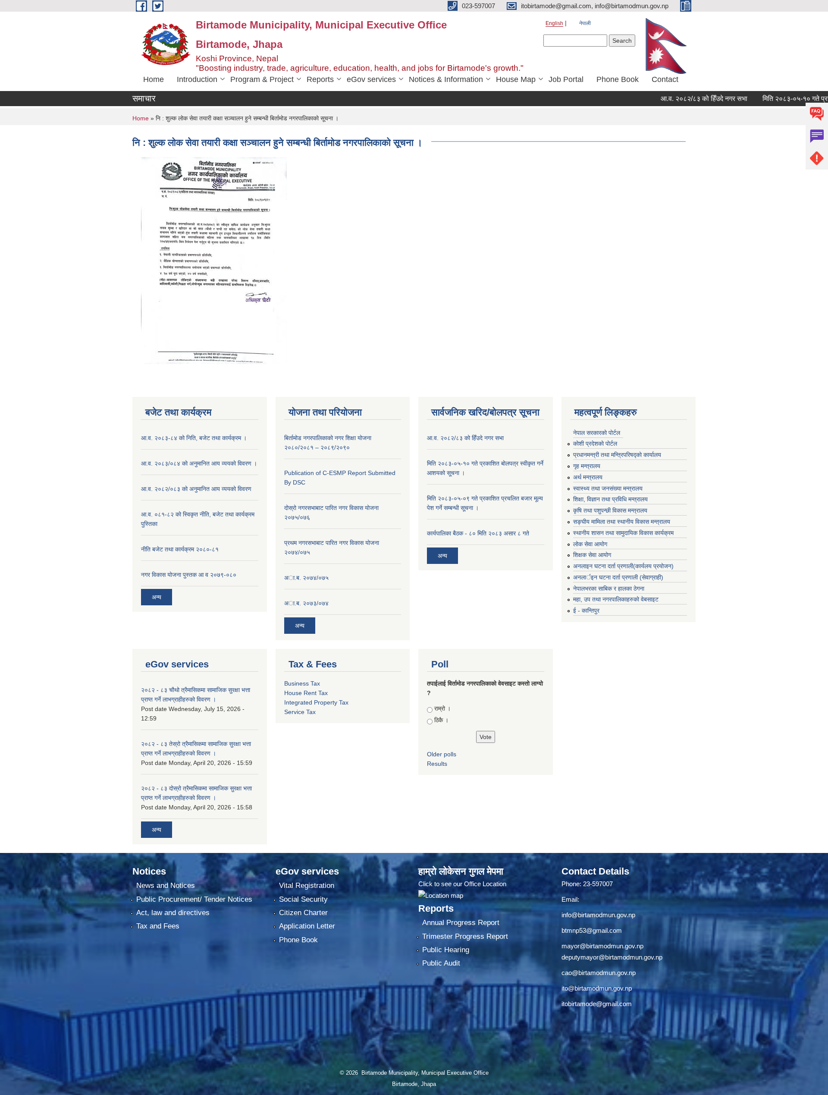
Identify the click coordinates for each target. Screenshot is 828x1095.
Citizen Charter (303, 913)
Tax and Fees (157, 926)
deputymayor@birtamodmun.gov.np (611, 957)
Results (437, 763)
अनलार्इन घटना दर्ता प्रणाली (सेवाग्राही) (618, 577)
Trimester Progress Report (465, 936)
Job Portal (566, 79)
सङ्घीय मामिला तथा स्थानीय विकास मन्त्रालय (621, 521)
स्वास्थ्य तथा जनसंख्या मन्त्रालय (608, 488)
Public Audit (441, 963)
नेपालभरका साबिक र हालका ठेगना (608, 588)
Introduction (197, 79)
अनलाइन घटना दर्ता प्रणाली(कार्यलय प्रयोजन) (623, 566)
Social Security (303, 899)
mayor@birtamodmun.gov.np (602, 946)
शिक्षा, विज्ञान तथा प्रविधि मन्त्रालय (610, 499)
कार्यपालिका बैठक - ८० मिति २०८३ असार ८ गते (478, 533)
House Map (516, 79)
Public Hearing (445, 950)
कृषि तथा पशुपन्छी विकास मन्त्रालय (610, 510)
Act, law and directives (173, 913)
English (554, 23)
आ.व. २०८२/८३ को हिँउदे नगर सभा (679, 98)
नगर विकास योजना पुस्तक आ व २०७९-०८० (188, 574)
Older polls (441, 754)
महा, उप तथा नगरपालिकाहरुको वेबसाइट (616, 599)
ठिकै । (441, 720)
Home (153, 79)
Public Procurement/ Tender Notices (194, 899)
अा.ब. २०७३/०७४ (306, 603)
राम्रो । (442, 708)
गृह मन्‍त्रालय (586, 466)
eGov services (371, 79)
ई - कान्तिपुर (586, 610)
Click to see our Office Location (462, 883)
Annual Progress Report (460, 923)
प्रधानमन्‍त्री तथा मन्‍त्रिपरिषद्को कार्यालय (617, 454)
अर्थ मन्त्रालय (587, 477)
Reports (320, 79)
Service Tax (300, 711)
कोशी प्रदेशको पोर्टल (595, 443)
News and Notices (165, 885)
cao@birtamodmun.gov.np (598, 972)
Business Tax (302, 683)
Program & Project (262, 79)
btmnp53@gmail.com (591, 930)
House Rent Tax (306, 692)
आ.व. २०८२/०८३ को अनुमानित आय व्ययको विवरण (196, 488)
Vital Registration (306, 885)
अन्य (156, 597)
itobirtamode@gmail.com (596, 1003)
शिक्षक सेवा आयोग (592, 554)
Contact (665, 79)
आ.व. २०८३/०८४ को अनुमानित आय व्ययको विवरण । (199, 463)
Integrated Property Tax (316, 702)
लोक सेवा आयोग (590, 544)
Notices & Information (446, 79)
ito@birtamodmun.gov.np (596, 988)
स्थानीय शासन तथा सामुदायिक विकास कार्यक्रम (623, 532)
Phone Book (617, 79)
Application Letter (307, 926)
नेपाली (585, 23)
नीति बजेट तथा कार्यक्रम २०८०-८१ (180, 549)
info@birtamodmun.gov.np (598, 915)
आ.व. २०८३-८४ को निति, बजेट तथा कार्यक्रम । (194, 437)
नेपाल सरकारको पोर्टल (596, 432)
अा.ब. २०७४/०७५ (306, 577)
